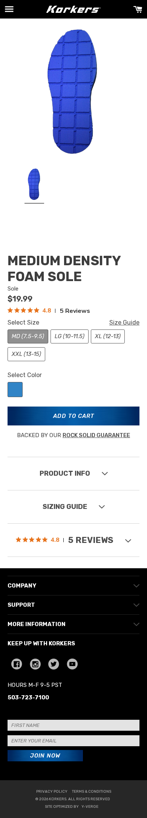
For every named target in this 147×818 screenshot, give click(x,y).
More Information (37, 624)
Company (22, 585)
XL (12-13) (108, 336)
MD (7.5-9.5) (28, 336)
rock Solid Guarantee (96, 435)
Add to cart (73, 416)
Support (21, 605)
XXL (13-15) (26, 354)
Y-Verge (89, 806)
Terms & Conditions (91, 791)
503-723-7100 (28, 697)
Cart (138, 9)
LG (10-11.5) (69, 336)
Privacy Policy (51, 791)
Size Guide (124, 322)
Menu (9, 9)
